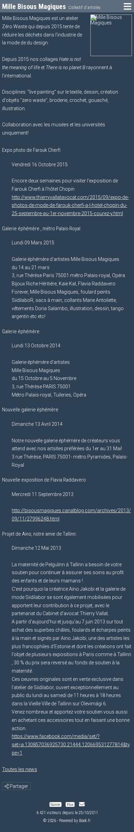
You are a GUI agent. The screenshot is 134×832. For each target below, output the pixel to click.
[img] (6, 786)
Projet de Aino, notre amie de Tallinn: (39, 534)
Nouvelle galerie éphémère (30, 410)
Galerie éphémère (21, 331)
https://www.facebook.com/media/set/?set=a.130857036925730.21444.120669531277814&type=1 (71, 745)
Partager (18, 786)
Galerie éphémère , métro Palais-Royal (41, 228)
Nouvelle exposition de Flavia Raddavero (44, 480)
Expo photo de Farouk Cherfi (31, 150)
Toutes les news (19, 769)
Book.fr (85, 820)
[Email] (82, 804)
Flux (70, 804)
